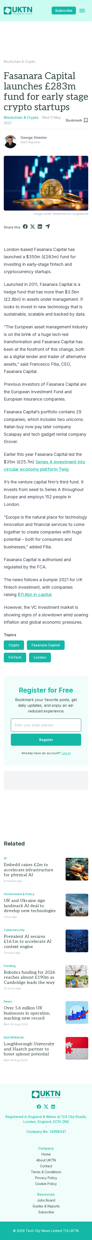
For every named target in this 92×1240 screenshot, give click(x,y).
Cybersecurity (14, 930)
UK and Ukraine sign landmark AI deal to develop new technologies (30, 905)
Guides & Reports (46, 1206)
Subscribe (63, 10)
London (40, 657)
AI (5, 858)
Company (46, 1148)
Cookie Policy (46, 1184)
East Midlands (14, 1037)
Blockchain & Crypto (19, 61)
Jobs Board (46, 1200)
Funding (10, 966)
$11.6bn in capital (34, 594)
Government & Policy (19, 894)
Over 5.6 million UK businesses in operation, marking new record (27, 1013)
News (8, 1001)
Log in (66, 753)
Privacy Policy (46, 1178)
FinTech (14, 657)
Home (46, 1154)
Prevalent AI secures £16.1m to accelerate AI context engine (27, 941)
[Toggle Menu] (82, 10)
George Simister (34, 137)
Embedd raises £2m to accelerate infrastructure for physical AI (28, 869)
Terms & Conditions (46, 1172)
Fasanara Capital (46, 645)
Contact (46, 1166)
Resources (46, 1194)
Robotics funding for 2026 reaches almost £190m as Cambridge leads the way (29, 977)
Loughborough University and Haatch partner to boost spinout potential (29, 1049)
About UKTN (46, 1160)
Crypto (13, 645)
